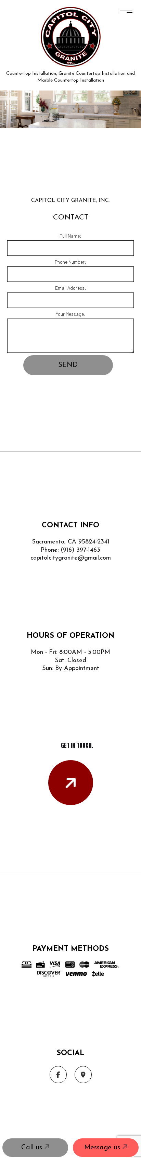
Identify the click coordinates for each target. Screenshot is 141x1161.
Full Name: (70, 236)
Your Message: (71, 314)
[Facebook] (58, 1075)
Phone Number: (70, 262)
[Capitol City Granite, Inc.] (71, 36)
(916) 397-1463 (80, 550)
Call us (32, 1147)
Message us (103, 1147)
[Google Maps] (83, 1075)
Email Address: (70, 288)
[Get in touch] (70, 782)
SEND (68, 365)
